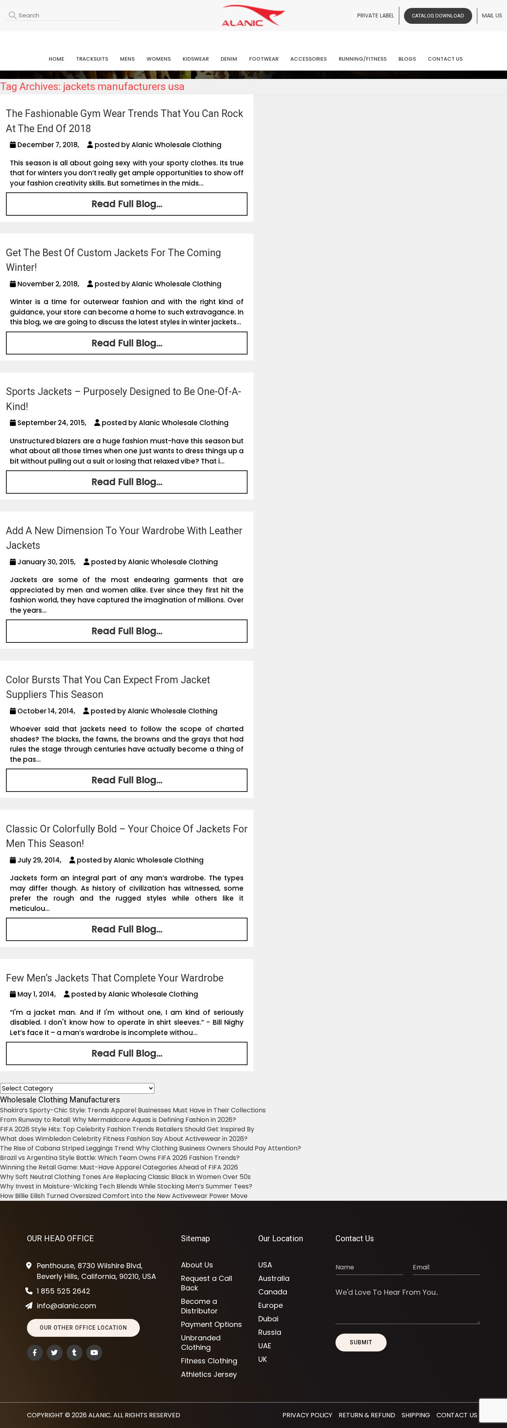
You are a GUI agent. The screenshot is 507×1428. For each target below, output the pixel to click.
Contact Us (445, 59)
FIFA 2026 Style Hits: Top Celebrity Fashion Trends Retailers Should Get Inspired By (127, 1129)
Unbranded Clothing (201, 1342)
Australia (274, 1278)
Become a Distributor (199, 1306)
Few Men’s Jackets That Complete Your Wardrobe (114, 978)
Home (56, 59)
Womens (159, 59)
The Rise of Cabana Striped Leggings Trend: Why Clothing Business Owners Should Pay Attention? (150, 1148)
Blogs (407, 59)
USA (265, 1265)
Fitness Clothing (209, 1361)
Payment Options (211, 1324)
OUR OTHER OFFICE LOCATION (83, 1327)
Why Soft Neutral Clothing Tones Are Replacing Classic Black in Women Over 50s (125, 1176)
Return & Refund (367, 1415)
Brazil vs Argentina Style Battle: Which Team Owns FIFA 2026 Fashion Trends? (120, 1157)
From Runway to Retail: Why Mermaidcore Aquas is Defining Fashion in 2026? (118, 1119)
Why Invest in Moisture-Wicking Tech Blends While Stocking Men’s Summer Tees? (126, 1186)
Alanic (99, 1415)
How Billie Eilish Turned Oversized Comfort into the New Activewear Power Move (124, 1195)
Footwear (263, 59)
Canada (272, 1292)
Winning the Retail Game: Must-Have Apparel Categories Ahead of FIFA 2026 (119, 1167)
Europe (270, 1305)
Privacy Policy (307, 1415)
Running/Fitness (363, 59)
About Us (197, 1265)
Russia (269, 1332)
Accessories (308, 59)
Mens (127, 59)
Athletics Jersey (209, 1374)
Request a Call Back (206, 1283)
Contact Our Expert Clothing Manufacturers (253, 38)
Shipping (416, 1415)
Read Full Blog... (126, 203)
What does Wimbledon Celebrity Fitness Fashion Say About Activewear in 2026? (124, 1138)
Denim (229, 59)
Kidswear (196, 59)
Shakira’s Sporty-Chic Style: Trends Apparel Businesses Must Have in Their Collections (133, 1110)
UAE (264, 1346)
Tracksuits (92, 59)
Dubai (268, 1319)
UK (262, 1359)
